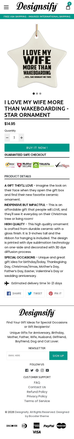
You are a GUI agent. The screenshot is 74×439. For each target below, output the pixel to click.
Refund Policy (37, 392)
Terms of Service (37, 401)
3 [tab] (40, 94)
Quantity (10, 131)
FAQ (37, 382)
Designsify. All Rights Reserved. (35, 412)
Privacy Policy (37, 396)
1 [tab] (34, 94)
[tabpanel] (37, 57)
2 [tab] (37, 94)
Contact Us (37, 387)
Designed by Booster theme (47, 414)
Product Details (18, 176)
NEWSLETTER (37, 348)
